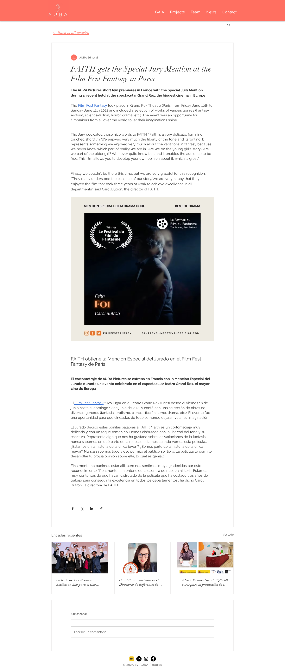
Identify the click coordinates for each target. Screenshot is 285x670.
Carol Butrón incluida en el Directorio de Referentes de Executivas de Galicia (139, 582)
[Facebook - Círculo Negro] (153, 658)
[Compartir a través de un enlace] (101, 508)
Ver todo (228, 534)
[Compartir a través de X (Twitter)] (82, 508)
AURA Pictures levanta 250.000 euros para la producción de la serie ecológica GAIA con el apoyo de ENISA (205, 582)
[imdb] (131, 658)
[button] (229, 24)
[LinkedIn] (139, 658)
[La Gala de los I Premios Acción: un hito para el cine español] (80, 557)
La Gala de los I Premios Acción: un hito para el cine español (76, 582)
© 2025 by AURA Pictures (142, 665)
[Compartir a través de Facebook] (72, 508)
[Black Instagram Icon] (146, 658)
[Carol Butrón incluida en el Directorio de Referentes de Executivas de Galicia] (143, 557)
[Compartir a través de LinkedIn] (91, 508)
